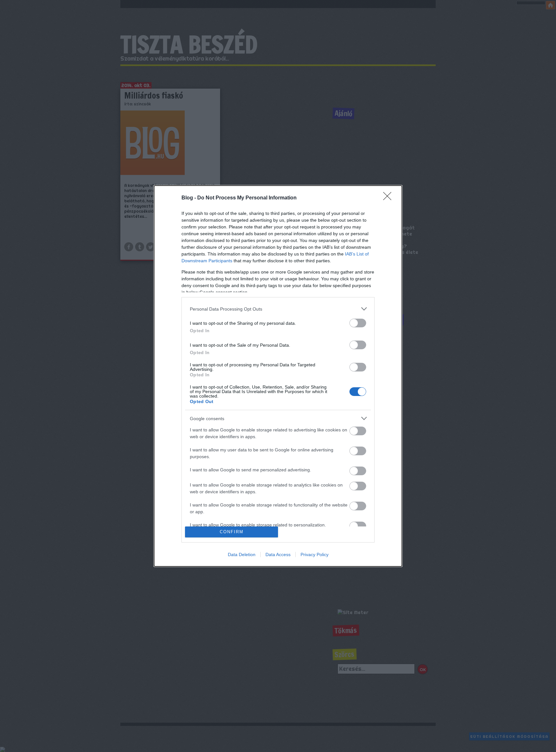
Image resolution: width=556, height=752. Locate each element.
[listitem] (278, 308)
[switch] (357, 323)
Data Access (278, 554)
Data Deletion (241, 554)
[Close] (389, 198)
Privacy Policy (315, 554)
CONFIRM (232, 531)
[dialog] (278, 376)
